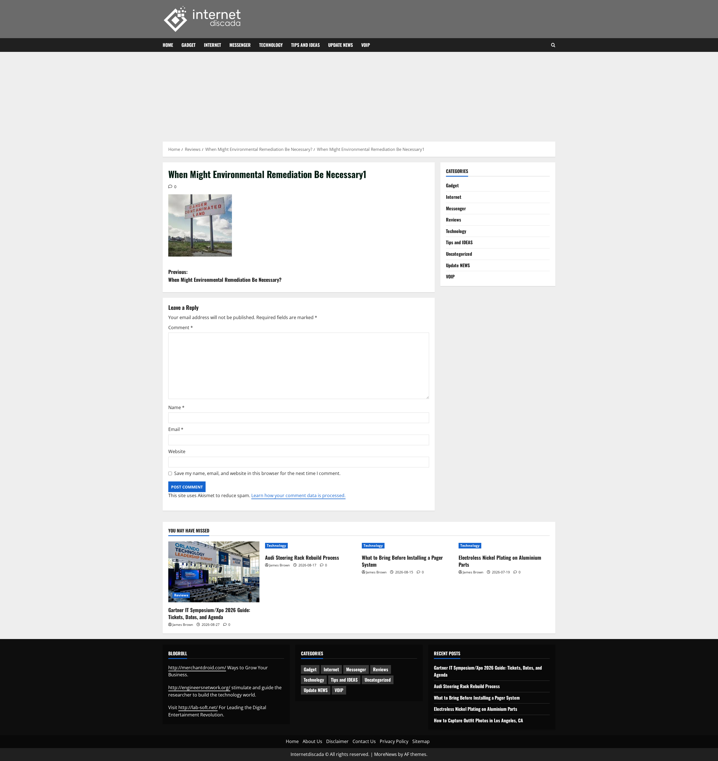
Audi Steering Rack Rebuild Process (302, 557)
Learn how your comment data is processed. (298, 495)
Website (176, 451)
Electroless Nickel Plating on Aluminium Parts (500, 561)
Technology (271, 44)
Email (175, 429)
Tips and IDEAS (305, 44)
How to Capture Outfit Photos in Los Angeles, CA (478, 720)
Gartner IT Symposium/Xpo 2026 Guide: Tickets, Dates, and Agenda (209, 613)
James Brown (182, 624)
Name (176, 407)
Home (168, 44)
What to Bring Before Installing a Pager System (402, 561)
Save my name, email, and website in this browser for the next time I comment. (257, 473)
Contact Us (364, 741)
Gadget (188, 44)
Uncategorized (459, 253)
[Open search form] (553, 45)
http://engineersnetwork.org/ (199, 687)
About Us (312, 741)
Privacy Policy (394, 741)
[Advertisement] (359, 94)
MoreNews (385, 754)
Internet (212, 44)
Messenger (240, 44)
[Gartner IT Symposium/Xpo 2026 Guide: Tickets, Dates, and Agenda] (213, 571)
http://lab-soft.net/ (198, 707)
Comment (180, 327)
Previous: (225, 275)
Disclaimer (337, 741)
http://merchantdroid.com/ (197, 668)
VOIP (365, 44)
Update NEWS (340, 44)
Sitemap (421, 741)
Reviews (453, 219)
